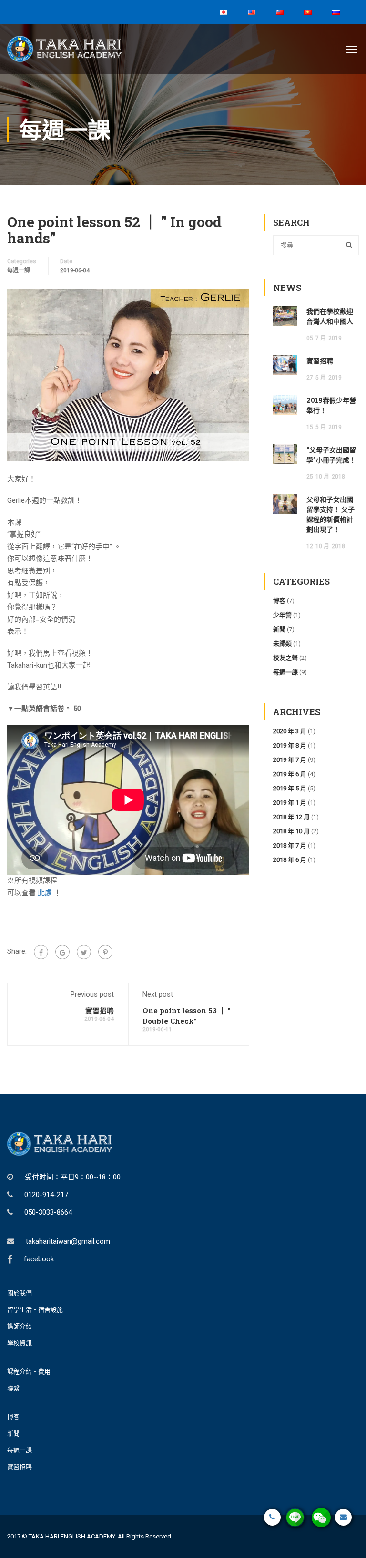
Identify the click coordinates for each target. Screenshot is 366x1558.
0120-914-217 (46, 1194)
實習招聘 (99, 1010)
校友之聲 (285, 657)
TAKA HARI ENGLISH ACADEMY (72, 1536)
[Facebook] (41, 952)
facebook (39, 1259)
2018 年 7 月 (289, 845)
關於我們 (19, 1293)
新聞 (279, 629)
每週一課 (18, 270)
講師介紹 (19, 1326)
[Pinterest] (105, 952)
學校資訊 (19, 1343)
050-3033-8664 (48, 1212)
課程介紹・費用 (29, 1371)
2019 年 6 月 (289, 774)
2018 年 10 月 (291, 831)
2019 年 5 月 (289, 788)
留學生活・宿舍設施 (35, 1309)
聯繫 (13, 1388)
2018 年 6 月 (289, 859)
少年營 (282, 615)
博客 (279, 600)
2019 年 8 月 (289, 745)
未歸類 (282, 643)
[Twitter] (84, 952)
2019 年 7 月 (289, 759)
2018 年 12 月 (291, 816)
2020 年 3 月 (289, 731)
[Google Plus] (62, 952)
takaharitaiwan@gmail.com (68, 1241)
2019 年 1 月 (289, 802)
